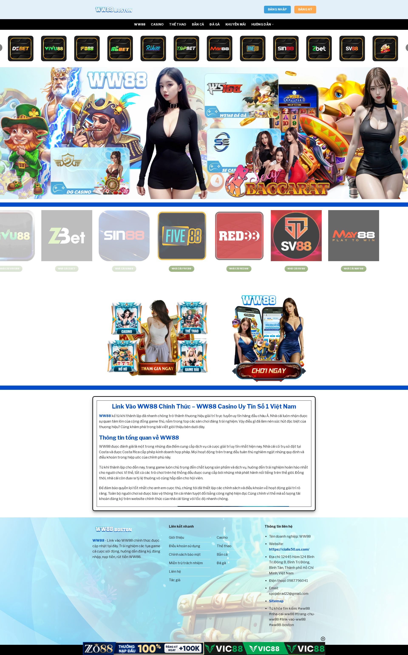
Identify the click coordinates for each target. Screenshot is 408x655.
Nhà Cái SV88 (17, 268)
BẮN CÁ (198, 24)
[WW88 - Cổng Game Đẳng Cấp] (113, 9)
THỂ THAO (177, 24)
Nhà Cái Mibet (246, 268)
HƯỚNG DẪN (261, 24)
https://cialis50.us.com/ (289, 549)
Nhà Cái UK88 (131, 268)
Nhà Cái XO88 (361, 268)
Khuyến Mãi (235, 24)
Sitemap (276, 601)
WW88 (139, 24)
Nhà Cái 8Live (303, 268)
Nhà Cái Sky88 (188, 268)
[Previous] (13, 133)
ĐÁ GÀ (215, 24)
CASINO (157, 24)
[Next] (394, 133)
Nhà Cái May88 (74, 268)
